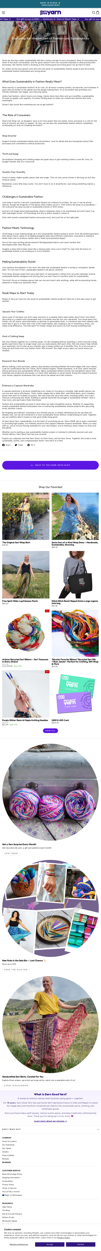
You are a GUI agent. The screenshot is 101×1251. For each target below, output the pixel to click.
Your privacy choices (11, 1192)
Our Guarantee (8, 1145)
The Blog (6, 1210)
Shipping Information (11, 1178)
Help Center (7, 1207)
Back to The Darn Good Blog (52, 465)
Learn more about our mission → (50, 1121)
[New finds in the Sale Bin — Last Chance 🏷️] (50, 908)
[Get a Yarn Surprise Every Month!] (50, 792)
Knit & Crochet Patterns (12, 1214)
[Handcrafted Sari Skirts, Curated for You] (50, 1024)
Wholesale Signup (9, 1221)
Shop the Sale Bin (16, 970)
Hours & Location (9, 1141)
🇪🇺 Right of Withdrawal (12, 1195)
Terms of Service (9, 1188)
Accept (50, 1244)
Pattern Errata (8, 1217)
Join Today (11, 853)
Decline (80, 1244)
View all (50, 731)
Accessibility (7, 1181)
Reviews (5, 1159)
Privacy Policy (63, 1238)
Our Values (6, 1148)
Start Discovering (16, 1086)
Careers (5, 1152)
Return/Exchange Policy (12, 1174)
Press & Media (8, 1155)
